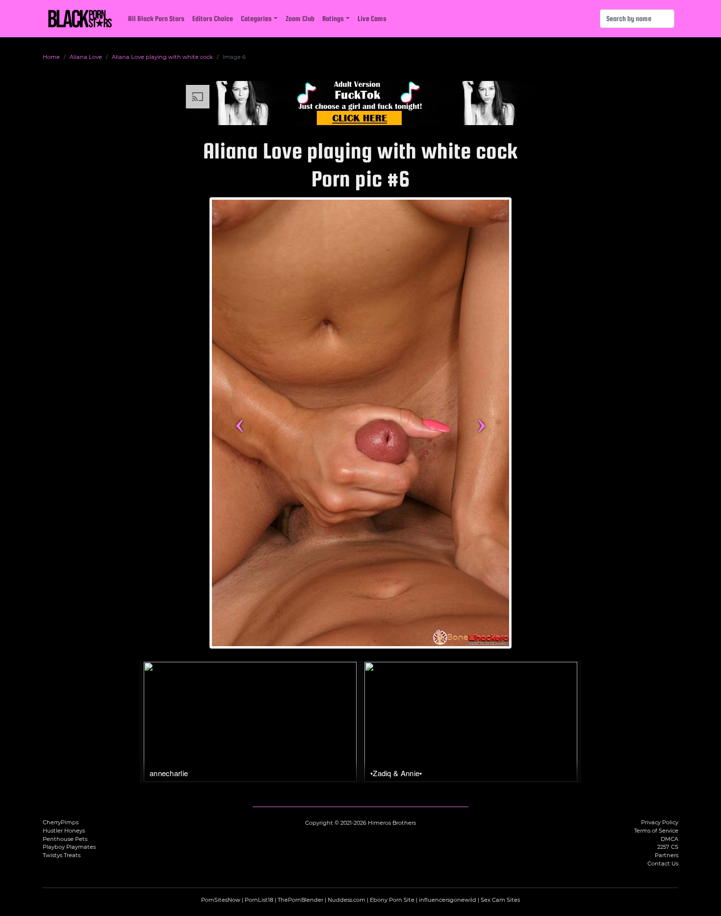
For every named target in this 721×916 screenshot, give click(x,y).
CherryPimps (60, 822)
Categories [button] (256, 18)
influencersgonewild (447, 899)
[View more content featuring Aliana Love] (360, 423)
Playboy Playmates (69, 846)
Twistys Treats (61, 855)
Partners (666, 855)
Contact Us (662, 863)
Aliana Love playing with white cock (162, 56)
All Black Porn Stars (156, 18)
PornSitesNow (220, 899)
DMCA (669, 839)
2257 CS (667, 846)
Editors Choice (212, 18)
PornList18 (259, 899)
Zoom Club (299, 18)
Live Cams (372, 18)
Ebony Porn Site (392, 899)
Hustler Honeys (64, 830)
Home (51, 56)
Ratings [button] (333, 18)
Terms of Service (656, 830)
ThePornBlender (300, 899)
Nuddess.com (346, 899)
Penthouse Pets (65, 839)
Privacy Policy (659, 822)
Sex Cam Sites (500, 899)
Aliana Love (86, 56)
